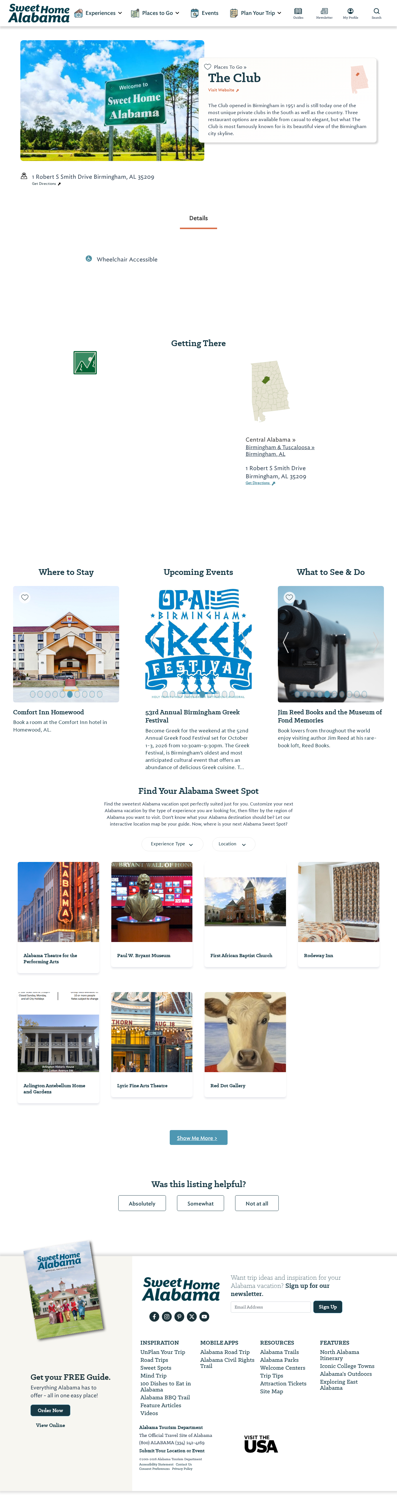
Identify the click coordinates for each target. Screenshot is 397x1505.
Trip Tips (271, 1376)
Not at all (257, 1203)
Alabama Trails (279, 1352)
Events (210, 13)
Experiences (100, 13)
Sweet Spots (155, 1368)
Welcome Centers (282, 1368)
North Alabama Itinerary (339, 1355)
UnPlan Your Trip (162, 1352)
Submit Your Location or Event (172, 1451)
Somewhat (200, 1203)
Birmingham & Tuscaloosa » (280, 447)
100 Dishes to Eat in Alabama (165, 1386)
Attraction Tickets (283, 1383)
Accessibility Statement (156, 1464)
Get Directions (44, 183)
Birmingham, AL (265, 454)
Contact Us (184, 1464)
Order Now (50, 1410)
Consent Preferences (154, 1469)
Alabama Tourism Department (171, 1427)
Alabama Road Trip (225, 1352)
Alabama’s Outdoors (346, 1374)
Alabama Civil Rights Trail (227, 1363)
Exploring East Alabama (339, 1385)
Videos (149, 1413)
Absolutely (142, 1203)
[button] (21, 644)
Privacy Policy (182, 1469)
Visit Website (221, 90)
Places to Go (157, 13)
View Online (50, 1425)
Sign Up (328, 1306)
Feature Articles (160, 1405)
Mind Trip (153, 1376)
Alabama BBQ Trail (165, 1397)
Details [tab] (198, 218)
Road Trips (154, 1360)
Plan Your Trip (258, 13)
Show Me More (197, 1138)
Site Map (271, 1391)
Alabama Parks (279, 1360)
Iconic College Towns (347, 1366)
